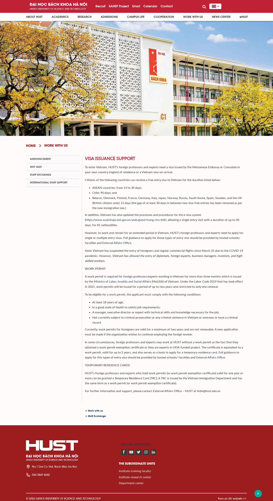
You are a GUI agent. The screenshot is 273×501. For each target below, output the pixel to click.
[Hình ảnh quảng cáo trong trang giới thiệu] (136, 78)
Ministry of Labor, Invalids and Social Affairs (122, 281)
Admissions (109, 16)
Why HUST (36, 167)
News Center (221, 16)
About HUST (34, 16)
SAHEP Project (119, 6)
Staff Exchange (97, 416)
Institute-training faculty (135, 471)
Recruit (100, 6)
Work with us (193, 16)
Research (85, 16)
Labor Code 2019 (205, 281)
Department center (131, 483)
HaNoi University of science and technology (58, 9)
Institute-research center (135, 477)
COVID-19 (236, 250)
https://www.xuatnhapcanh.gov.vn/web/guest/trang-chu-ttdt (125, 219)
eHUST (244, 16)
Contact (167, 6)
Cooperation (164, 16)
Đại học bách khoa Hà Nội (58, 4)
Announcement (40, 159)
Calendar (150, 6)
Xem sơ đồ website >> (232, 498)
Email (136, 6)
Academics (60, 16)
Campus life (135, 16)
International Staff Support (48, 182)
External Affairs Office (116, 242)
